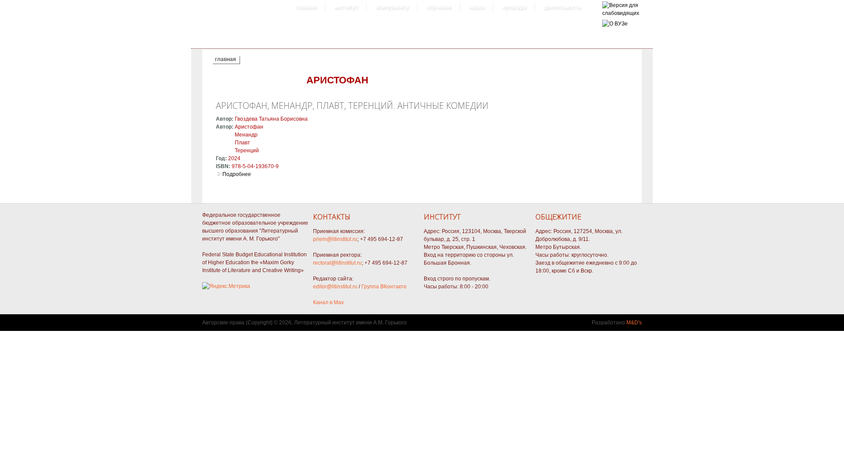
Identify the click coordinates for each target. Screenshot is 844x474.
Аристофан (249, 127)
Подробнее (236, 174)
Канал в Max (328, 302)
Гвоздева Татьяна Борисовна (271, 119)
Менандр (246, 135)
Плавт (242, 143)
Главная (305, 7)
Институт (345, 7)
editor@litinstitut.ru (335, 287)
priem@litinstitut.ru (335, 239)
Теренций (247, 150)
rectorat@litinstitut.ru (337, 263)
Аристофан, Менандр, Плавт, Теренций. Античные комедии (352, 105)
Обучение (438, 7)
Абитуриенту (391, 7)
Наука (476, 7)
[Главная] (620, 13)
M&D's (634, 323)
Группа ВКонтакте (384, 287)
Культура (514, 7)
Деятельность (562, 7)
